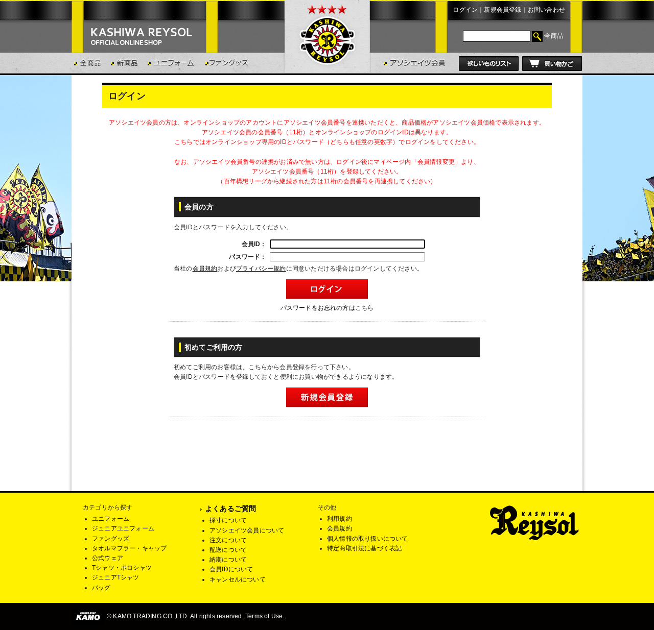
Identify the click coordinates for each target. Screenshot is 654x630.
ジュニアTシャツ (115, 577)
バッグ (101, 587)
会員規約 (205, 268)
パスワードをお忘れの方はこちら (327, 307)
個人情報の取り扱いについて (367, 538)
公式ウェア (107, 558)
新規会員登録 (502, 9)
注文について (228, 540)
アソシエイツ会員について (246, 530)
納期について (228, 559)
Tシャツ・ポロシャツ (122, 567)
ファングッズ (110, 538)
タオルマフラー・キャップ (129, 548)
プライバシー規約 (261, 268)
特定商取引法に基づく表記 (364, 548)
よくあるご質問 (230, 508)
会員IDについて (231, 569)
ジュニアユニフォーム (123, 528)
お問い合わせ (546, 9)
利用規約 (339, 518)
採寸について (228, 520)
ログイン (465, 9)
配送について (228, 549)
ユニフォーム (110, 518)
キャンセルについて (237, 579)
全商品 (553, 35)
